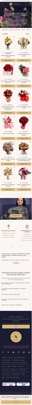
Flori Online (20, 366)
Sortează (5, 34)
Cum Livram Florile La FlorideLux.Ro (19, 362)
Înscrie (16, 326)
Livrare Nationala (22, 370)
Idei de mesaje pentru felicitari (12, 377)
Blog (3, 377)
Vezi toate (16, 263)
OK (16, 402)
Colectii (4, 366)
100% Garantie (14, 370)
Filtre (27, 34)
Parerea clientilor (6, 362)
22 (24, 193)
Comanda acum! (16, 215)
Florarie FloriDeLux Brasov (19, 357)
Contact (10, 357)
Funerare (15, 366)
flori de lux (14, 4)
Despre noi (4, 357)
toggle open (2, 4)
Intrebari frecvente (6, 360)
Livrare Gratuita (5, 370)
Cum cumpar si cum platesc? (18, 360)
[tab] (11, 246)
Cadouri (9, 366)
